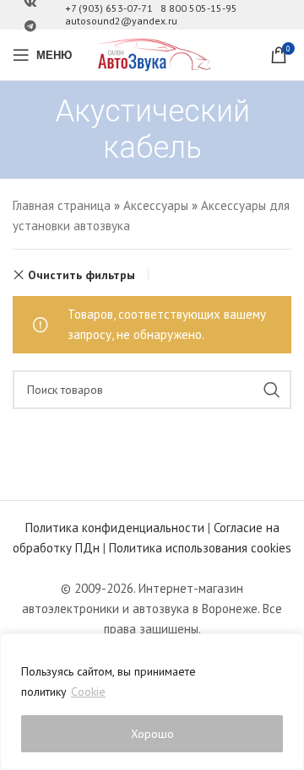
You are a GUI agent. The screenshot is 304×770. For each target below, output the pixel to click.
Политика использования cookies (200, 548)
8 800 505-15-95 (198, 8)
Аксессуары (155, 205)
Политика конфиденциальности (114, 528)
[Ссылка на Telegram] (30, 26)
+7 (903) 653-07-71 (109, 8)
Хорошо (152, 733)
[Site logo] (152, 54)
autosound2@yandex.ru (121, 20)
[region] (152, 701)
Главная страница (62, 205)
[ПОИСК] (271, 389)
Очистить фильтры (81, 275)
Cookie (88, 691)
